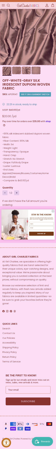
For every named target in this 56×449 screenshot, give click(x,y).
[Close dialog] (53, 211)
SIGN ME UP (41, 233)
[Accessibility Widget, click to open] (6, 442)
